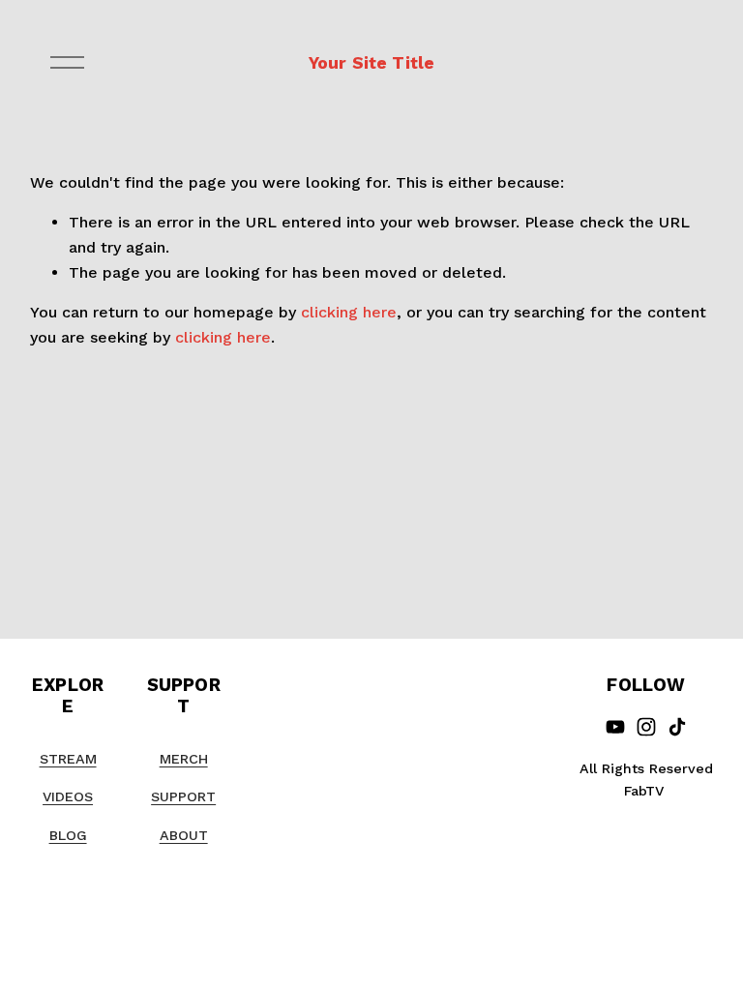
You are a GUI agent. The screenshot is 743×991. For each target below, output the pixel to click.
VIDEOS (68, 796)
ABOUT (184, 835)
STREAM (68, 758)
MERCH (184, 758)
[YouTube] (615, 726)
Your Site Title (372, 62)
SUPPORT (183, 796)
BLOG (68, 835)
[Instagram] (646, 726)
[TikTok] (677, 726)
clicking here (349, 312)
